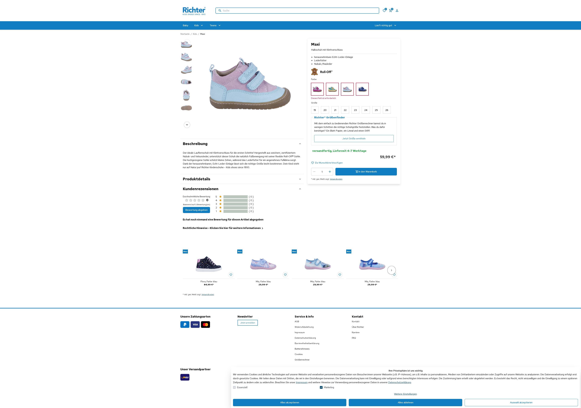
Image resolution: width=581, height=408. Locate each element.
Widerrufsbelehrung (304, 327)
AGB (297, 321)
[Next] (187, 125)
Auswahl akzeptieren (521, 402)
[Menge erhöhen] (330, 171)
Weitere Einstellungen (405, 394)
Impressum (302, 382)
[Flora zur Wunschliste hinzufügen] (231, 274)
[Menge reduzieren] (314, 171)
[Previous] (187, 42)
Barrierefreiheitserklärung (307, 343)
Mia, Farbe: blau (263, 281)
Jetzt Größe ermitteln (354, 138)
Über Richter (358, 327)
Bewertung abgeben (196, 209)
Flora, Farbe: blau (209, 281)
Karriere (355, 332)
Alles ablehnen (405, 402)
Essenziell (242, 387)
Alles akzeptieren (289, 402)
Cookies (299, 354)
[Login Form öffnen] (397, 11)
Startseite (185, 34)
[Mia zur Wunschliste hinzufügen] (285, 274)
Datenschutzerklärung (399, 382)
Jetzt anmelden (247, 322)
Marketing (329, 387)
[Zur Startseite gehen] (194, 10)
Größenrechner (302, 359)
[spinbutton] (322, 171)
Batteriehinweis (302, 348)
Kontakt (355, 321)
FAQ (354, 337)
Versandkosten (336, 179)
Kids (195, 34)
